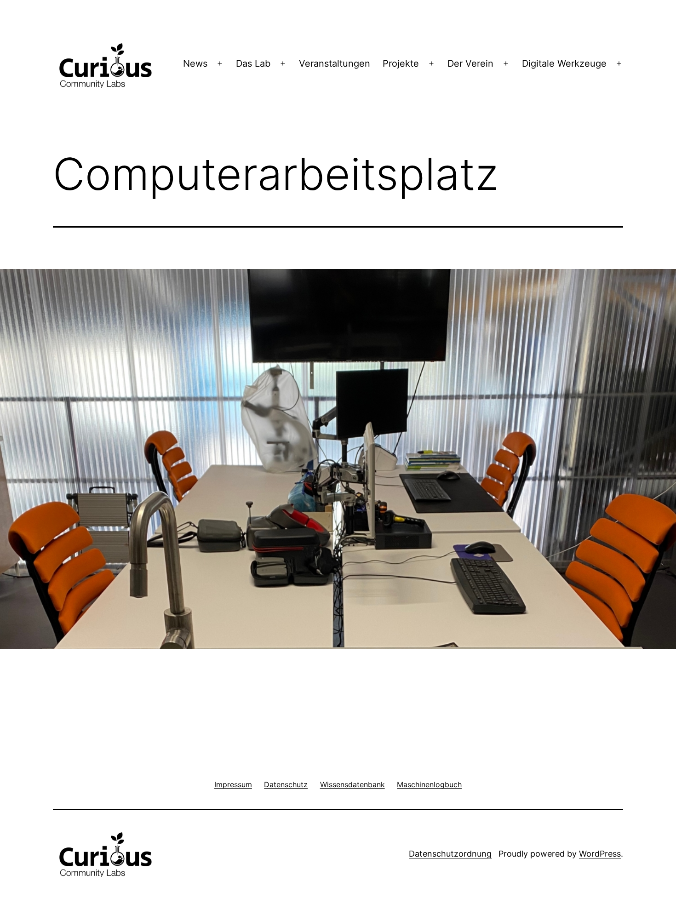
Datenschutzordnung (450, 853)
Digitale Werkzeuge (564, 63)
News (195, 63)
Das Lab (253, 63)
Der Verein (470, 63)
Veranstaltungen (334, 63)
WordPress (600, 853)
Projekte (401, 63)
